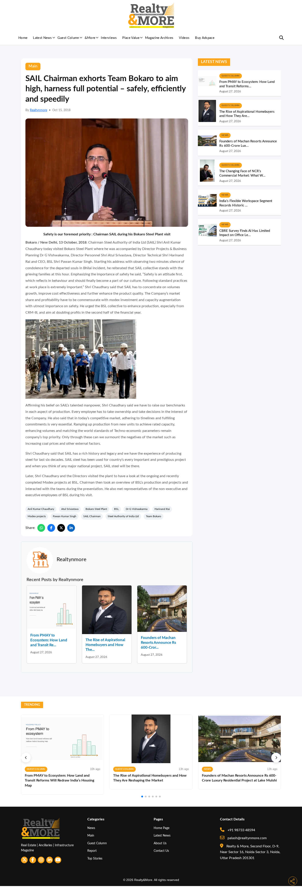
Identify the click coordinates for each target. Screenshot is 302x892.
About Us (160, 843)
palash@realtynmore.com (247, 838)
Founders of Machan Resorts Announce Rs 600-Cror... (158, 642)
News (91, 828)
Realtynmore (38, 110)
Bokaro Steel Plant (96, 509)
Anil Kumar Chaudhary (41, 509)
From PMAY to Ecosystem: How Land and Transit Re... (48, 640)
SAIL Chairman (92, 516)
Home (22, 38)
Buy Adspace (204, 38)
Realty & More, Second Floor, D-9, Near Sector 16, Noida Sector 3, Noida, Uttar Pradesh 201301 (250, 852)
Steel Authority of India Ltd (123, 516)
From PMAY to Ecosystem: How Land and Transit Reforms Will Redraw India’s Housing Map (59, 780)
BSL (116, 509)
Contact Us (161, 850)
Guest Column (68, 38)
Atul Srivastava (69, 509)
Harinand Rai (162, 509)
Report (92, 850)
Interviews (109, 38)
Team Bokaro (153, 516)
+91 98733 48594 (241, 830)
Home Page (161, 828)
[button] (26, 757)
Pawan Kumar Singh (64, 516)
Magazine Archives (159, 38)
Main (90, 835)
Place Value (131, 38)
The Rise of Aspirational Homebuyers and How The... (105, 645)
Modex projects (37, 516)
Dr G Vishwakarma (136, 509)
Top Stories (94, 858)
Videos (184, 38)
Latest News (42, 38)
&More (90, 38)
